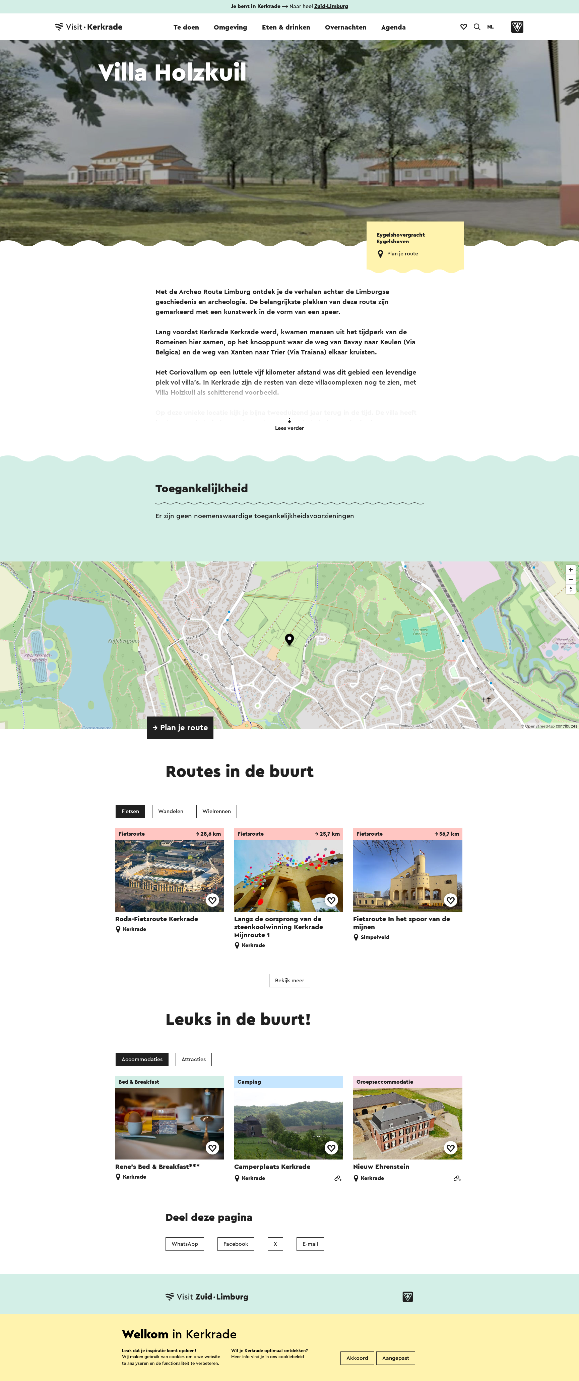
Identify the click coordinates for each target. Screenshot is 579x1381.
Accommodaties (142, 1059)
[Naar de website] (337, 1179)
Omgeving (230, 27)
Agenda (393, 27)
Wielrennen (216, 811)
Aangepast (395, 1358)
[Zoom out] (571, 579)
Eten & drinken (286, 27)
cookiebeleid (291, 1356)
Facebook (235, 1244)
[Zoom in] (571, 570)
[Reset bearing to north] (571, 589)
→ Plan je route (180, 728)
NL (490, 27)
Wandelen (170, 811)
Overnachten (346, 27)
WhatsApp (185, 1244)
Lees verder (289, 428)
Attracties (194, 1059)
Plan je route (402, 253)
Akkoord (357, 1358)
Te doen (186, 27)
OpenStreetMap (540, 726)
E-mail (310, 1244)
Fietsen (130, 811)
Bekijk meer (289, 980)
